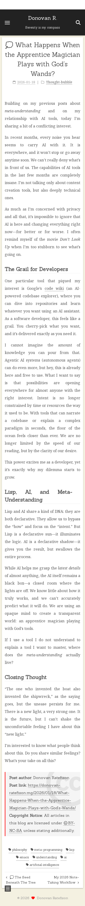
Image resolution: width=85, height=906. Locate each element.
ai (65, 857)
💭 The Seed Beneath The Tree (21, 880)
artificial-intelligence (44, 865)
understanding (46, 857)
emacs (24, 857)
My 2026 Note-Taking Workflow (63, 880)
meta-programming (47, 850)
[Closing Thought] (77, 676)
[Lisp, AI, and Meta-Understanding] (77, 491)
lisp (71, 850)
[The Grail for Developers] (77, 268)
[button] (7, 22)
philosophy (19, 850)
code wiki (54, 288)
